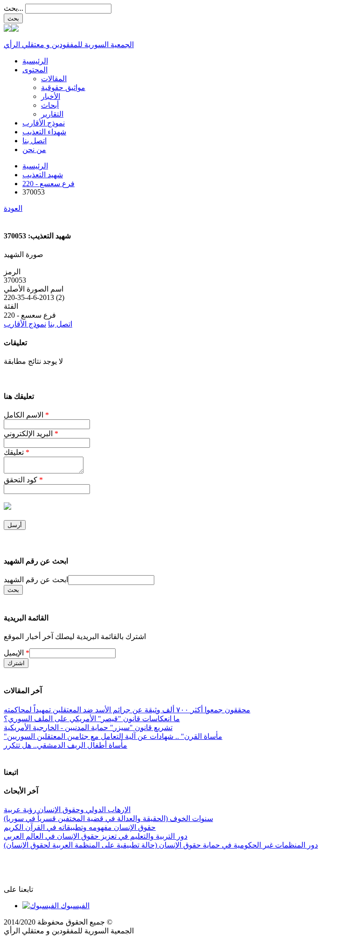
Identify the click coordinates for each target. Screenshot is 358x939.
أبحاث (50, 105)
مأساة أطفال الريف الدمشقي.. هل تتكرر (65, 745)
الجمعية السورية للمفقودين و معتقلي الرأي (69, 45)
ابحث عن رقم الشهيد (36, 580)
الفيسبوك (74, 906)
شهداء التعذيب (44, 132)
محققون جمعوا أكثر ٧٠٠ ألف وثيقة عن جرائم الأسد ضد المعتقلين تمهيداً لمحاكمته (127, 710)
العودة (13, 208)
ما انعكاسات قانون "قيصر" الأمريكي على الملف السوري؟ (92, 719)
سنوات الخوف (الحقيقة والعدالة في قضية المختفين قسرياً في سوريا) (108, 818)
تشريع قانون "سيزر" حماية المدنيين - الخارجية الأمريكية (88, 727)
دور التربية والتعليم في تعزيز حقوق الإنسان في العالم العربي (95, 836)
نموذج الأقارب (43, 123)
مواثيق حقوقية (63, 87)
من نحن (34, 149)
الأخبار (50, 96)
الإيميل (16, 653)
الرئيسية (35, 61)
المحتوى (35, 70)
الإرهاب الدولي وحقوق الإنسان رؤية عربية (67, 810)
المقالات (54, 79)
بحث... (13, 8)
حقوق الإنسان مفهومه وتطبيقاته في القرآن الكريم (80, 827)
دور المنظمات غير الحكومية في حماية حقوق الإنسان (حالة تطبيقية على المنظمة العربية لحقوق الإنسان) (161, 845)
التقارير (52, 114)
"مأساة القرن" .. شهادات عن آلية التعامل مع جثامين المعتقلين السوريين (113, 736)
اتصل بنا (34, 141)
